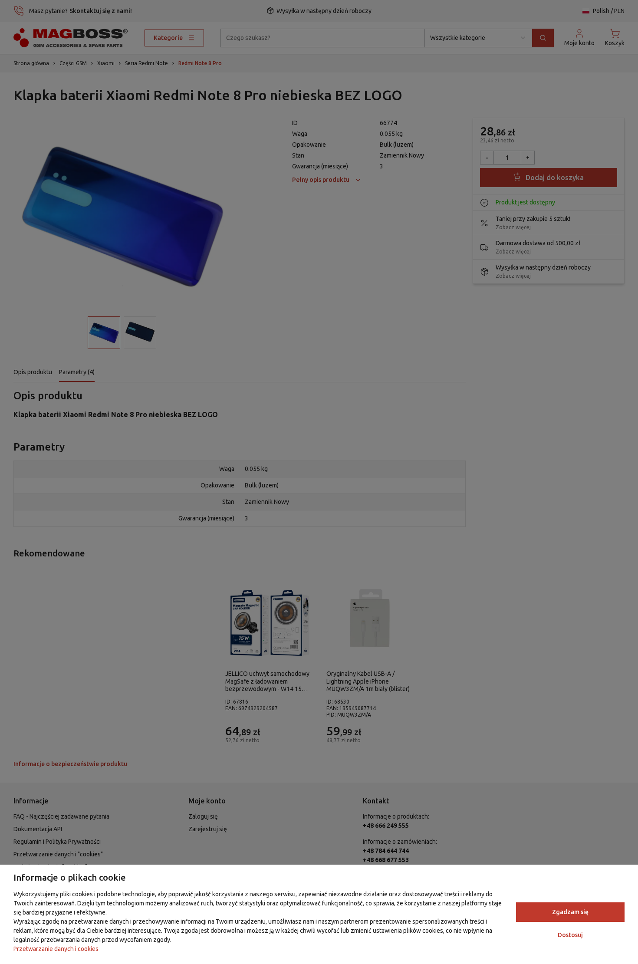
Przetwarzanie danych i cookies (56, 948)
